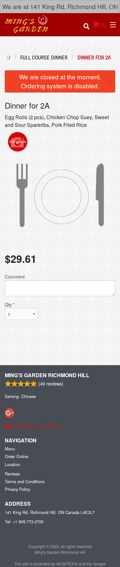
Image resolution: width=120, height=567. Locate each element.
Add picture (17, 141)
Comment (15, 276)
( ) (103, 24)
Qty (10, 304)
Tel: (24, 521)
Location (12, 464)
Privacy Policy (17, 489)
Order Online (16, 456)
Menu (10, 449)
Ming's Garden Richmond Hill (47, 375)
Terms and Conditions (24, 481)
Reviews (12, 474)
